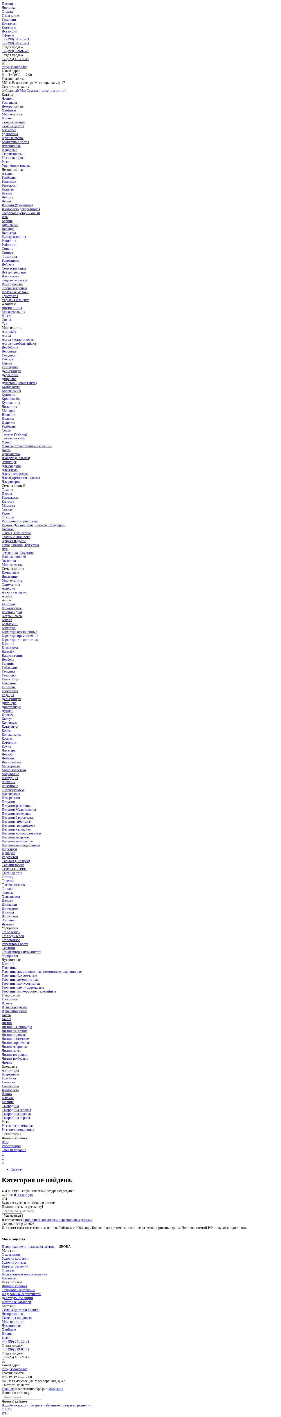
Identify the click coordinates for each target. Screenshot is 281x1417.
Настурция (10, 778)
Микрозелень (12, 564)
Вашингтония (12, 655)
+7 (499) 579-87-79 (15, 51)
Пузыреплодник (14, 237)
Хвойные (9, 1329)
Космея (7, 738)
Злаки (6, 1337)
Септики (8, 948)
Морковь (8, 505)
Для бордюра (11, 466)
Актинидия (10, 1070)
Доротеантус (11, 707)
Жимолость (10, 1090)
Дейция (7, 197)
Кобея (6, 730)
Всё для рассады (14, 272)
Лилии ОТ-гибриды (17, 1027)
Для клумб (10, 470)
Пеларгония (11, 798)
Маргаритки (11, 766)
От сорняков (11, 940)
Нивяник (8, 414)
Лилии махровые (14, 1046)
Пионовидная (12, 612)
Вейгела (8, 264)
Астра (6, 335)
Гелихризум (11, 679)
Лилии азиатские (14, 1031)
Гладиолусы (11, 995)
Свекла (7, 509)
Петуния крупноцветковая (21, 833)
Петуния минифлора (17, 841)
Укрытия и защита (15, 300)
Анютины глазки (14, 592)
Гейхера (8, 359)
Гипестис (9, 687)
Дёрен (6, 201)
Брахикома (10, 647)
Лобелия (8, 758)
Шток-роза (10, 916)
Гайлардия (10, 667)
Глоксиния (10, 691)
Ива (5, 217)
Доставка (9, 7)
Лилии (7, 1023)
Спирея (7, 252)
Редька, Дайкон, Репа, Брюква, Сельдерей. (33, 525)
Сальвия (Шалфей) (16, 861)
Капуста (8, 501)
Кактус (7, 719)
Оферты (8, 35)
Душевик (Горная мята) (19, 383)
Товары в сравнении (76, 1405)
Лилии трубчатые (15, 1058)
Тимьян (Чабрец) (14, 434)
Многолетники (13, 1321)
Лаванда (8, 229)
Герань (7, 363)
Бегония (8, 644)
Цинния (8, 912)
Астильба (9, 331)
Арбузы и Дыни (14, 541)
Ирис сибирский (14, 1011)
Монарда (8, 410)
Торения (8, 881)
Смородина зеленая (16, 1110)
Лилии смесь (11, 1050)
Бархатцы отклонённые (19, 632)
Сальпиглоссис (13, 865)
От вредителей (13, 936)
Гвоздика (8, 355)
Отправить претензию (18, 1290)
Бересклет (9, 185)
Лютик (7, 1062)
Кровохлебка (11, 399)
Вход (5, 1142)
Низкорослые (12, 608)
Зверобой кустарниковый (21, 213)
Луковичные (11, 1325)
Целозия (8, 900)
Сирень (7, 248)
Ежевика (8, 1082)
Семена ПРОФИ (14, 869)
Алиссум (8, 588)
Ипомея (7, 715)
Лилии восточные (15, 1039)
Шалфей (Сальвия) (16, 458)
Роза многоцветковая (17, 1125)
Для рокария (11, 482)
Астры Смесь (12, 616)
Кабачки (8, 529)
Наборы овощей (14, 557)
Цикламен (9, 904)
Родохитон (10, 857)
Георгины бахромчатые (19, 975)
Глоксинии (10, 999)
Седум (6, 430)
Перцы (7, 493)
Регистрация (11, 1146)
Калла (6, 1015)
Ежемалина (10, 1086)
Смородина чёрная (16, 1118)
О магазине (10, 15)
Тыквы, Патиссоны (16, 533)
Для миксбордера (15, 474)
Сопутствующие (14, 268)
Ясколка (8, 924)
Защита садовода (14, 280)
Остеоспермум (13, 790)
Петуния (8, 802)
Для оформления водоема (21, 478)
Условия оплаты (14, 1262)
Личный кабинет (14, 1286)
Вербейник (10, 347)
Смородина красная (16, 1114)
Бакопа (7, 620)
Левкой (7, 754)
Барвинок (9, 181)
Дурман (7, 711)
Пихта (6, 316)
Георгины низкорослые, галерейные (29, 991)
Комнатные (10, 572)
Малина (8, 1102)
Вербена (8, 659)
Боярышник (11, 260)
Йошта (7, 1094)
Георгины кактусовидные (21, 983)
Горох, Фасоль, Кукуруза (20, 545)
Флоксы (8, 892)
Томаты (7, 489)
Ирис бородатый (14, 1007)
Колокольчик (11, 391)
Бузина (7, 193)
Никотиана (10, 786)
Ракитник (9, 241)
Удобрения (10, 956)
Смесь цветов (12, 873)
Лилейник (9, 406)
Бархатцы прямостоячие (20, 636)
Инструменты (12, 284)
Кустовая (8, 604)
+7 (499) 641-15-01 (15, 39)
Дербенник (10, 375)
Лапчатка (9, 233)
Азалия (7, 173)
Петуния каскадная (16, 829)
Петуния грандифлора (18, 825)
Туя (4, 323)
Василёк (8, 651)
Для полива (10, 276)
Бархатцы (9, 628)
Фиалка (7, 888)
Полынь (8, 418)
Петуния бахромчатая (18, 817)
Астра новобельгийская (19, 343)
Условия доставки (15, 1258)
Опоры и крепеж (14, 288)
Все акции (9, 31)
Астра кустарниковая (18, 339)
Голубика (9, 1078)
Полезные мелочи (15, 292)
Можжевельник (13, 312)
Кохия (6, 746)
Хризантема (11, 454)
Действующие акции (17, 1298)
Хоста (6, 450)
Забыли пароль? (14, 1150)
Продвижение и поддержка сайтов (28, 1246)
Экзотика (9, 561)
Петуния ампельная (16, 813)
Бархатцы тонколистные (20, 640)
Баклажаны (10, 497)
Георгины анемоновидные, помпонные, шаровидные (42, 971)
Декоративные (12, 1314)
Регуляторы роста (15, 944)
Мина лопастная (14, 770)
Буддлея (8, 189)
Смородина (10, 1106)
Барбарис (9, 177)
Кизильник (10, 225)
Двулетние (10, 576)
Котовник (9, 395)
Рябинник (9, 244)
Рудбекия (9, 426)
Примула (8, 422)
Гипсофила (10, 367)
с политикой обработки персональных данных (57, 1220)
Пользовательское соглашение (24, 1274)
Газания (8, 663)
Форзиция (9, 256)
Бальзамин (10, 624)
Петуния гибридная (16, 821)
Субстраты (10, 296)
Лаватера (8, 750)
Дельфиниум (11, 371)
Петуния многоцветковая (21, 845)
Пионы (7, 1333)
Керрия (7, 221)
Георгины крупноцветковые (23, 987)
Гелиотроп (10, 675)
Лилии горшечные (16, 1043)
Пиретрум (9, 849)
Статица (8, 877)
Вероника (9, 351)
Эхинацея (9, 462)
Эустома (8, 920)
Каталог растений (15, 1266)
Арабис (7, 596)
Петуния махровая (15, 837)
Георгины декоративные (20, 979)
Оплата (7, 11)
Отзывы (8, 1270)
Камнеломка (11, 387)
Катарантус (10, 726)
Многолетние (12, 580)
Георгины (9, 683)
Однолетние (11, 584)
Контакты (9, 23)
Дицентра (9, 379)
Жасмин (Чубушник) (17, 205)
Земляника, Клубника (18, 553)
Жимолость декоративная (21, 209)
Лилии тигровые (14, 1054)
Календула (10, 723)
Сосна (6, 320)
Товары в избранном (44, 1405)
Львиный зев (11, 762)
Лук (5, 549)
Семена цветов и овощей (20, 1310)
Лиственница (12, 308)
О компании (11, 1254)
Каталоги (9, 27)
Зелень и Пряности (16, 537)
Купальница (11, 403)
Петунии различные (17, 805)
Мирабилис (10, 774)
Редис (6, 513)
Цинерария (10, 908)
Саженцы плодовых (17, 1318)
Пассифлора (11, 794)
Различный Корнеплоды (20, 521)
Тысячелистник (13, 438)
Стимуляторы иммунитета (21, 952)
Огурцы (8, 517)
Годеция (8, 695)
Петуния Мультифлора (19, 809)
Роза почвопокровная (18, 1129)
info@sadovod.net (14, 67)
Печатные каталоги (16, 1302)
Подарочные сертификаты (21, 1294)
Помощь (8, 3)
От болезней (11, 932)
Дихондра (9, 703)
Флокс (6, 442)
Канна (6, 1019)
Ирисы (7, 1003)
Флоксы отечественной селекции (27, 446)
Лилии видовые (14, 1035)
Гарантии (9, 19)
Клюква (8, 1098)
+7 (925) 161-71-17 (15, 59)
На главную (24, 1195)
